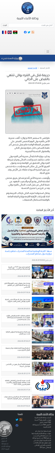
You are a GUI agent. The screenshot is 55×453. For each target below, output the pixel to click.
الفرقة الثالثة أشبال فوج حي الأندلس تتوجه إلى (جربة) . (18, 365)
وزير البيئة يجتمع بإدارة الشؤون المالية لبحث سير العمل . (18, 333)
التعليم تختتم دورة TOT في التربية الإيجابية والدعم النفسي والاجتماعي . (18, 268)
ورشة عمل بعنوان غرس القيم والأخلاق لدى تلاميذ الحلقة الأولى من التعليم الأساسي (17, 285)
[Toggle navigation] (48, 51)
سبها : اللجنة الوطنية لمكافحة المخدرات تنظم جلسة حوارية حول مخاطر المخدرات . (28, 252)
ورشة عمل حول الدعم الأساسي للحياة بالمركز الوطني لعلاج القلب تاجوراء (17, 300)
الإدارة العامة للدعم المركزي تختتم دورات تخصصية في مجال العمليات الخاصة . (17, 398)
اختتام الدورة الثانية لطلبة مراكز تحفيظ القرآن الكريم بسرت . (18, 349)
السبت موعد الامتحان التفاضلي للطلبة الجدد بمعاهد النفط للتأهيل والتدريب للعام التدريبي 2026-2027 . (17, 382)
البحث (5, 25)
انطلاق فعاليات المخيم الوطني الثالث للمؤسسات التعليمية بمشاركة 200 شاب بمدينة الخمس (18, 317)
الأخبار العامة (32, 68)
